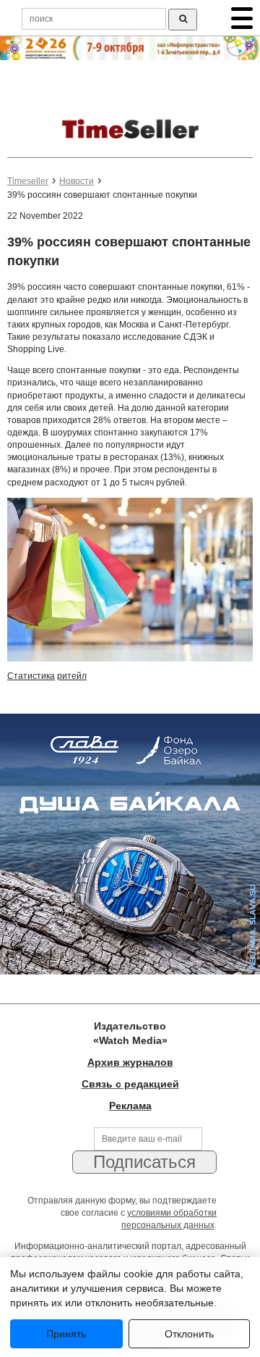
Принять (66, 1334)
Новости (76, 181)
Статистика (31, 676)
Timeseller (27, 181)
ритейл (72, 676)
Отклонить (189, 1334)
